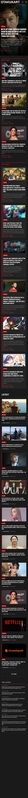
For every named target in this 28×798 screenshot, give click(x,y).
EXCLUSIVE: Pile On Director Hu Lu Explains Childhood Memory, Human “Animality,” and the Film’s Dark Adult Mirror (14, 300)
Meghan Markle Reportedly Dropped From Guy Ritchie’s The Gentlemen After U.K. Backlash (13, 146)
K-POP (3, 468)
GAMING (5, 219)
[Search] (22, 2)
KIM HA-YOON (8, 311)
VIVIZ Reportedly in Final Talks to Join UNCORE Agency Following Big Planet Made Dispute (13, 500)
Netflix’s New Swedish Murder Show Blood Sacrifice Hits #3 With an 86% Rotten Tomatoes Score (13, 33)
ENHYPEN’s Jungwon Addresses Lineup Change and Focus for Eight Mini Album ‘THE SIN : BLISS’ (14, 472)
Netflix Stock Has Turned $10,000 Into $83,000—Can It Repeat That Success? (12, 637)
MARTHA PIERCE (6, 49)
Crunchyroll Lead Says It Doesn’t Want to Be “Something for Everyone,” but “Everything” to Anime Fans (13, 663)
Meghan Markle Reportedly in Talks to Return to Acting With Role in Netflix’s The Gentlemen (14, 610)
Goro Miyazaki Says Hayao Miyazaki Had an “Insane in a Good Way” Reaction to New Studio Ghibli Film (14, 188)
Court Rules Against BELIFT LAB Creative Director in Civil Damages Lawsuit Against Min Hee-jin (13, 555)
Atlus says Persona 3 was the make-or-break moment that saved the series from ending (12, 225)
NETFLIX (3, 26)
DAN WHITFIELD (8, 348)
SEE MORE (14, 674)
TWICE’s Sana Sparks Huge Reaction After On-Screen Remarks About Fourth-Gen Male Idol (14, 527)
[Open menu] (26, 2)
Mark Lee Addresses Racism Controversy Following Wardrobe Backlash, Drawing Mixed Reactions (13, 582)
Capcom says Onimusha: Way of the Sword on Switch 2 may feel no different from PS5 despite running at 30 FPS (14, 261)
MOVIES (5, 294)
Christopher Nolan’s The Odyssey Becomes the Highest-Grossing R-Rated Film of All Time (14, 418)
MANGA (5, 368)
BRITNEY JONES (7, 88)
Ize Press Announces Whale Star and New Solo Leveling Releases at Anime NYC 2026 (14, 337)
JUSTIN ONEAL (8, 199)
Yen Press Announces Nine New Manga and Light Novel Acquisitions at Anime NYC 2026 (13, 374)
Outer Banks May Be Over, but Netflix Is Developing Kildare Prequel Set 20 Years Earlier (14, 113)
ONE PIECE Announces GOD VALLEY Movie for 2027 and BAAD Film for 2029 (14, 82)
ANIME (5, 182)
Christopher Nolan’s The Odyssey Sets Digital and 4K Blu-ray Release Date (12, 445)
